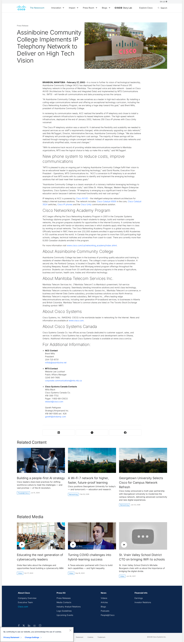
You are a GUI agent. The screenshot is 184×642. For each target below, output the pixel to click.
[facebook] (18, 626)
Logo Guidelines (64, 611)
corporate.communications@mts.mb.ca (63, 380)
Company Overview (27, 598)
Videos (104, 598)
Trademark (101, 637)
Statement (79, 637)
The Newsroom (37, 8)
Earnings (139, 598)
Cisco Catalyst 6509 (106, 201)
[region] (37, 634)
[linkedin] (29, 626)
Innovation (56, 8)
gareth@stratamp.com (55, 416)
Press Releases (64, 598)
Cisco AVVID (82, 198)
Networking (73, 494)
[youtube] (34, 626)
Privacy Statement (11, 637)
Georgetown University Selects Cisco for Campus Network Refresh (141, 482)
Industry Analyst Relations (69, 606)
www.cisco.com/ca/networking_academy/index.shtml (92, 245)
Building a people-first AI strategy (41, 478)
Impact (72, 8)
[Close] (70, 630)
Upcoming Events (65, 615)
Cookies (90, 637)
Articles (104, 602)
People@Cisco (23, 493)
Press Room (88, 8)
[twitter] (24, 626)
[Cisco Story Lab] (123, 8)
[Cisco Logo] (21, 8)
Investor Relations (143, 602)
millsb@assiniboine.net (55, 362)
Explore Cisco (146, 8)
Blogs (104, 8)
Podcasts (105, 611)
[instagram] (40, 626)
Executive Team (25, 602)
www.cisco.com (76, 320)
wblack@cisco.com (54, 401)
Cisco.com (23, 606)
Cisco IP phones (64, 204)
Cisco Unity (86, 204)
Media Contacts (64, 602)
